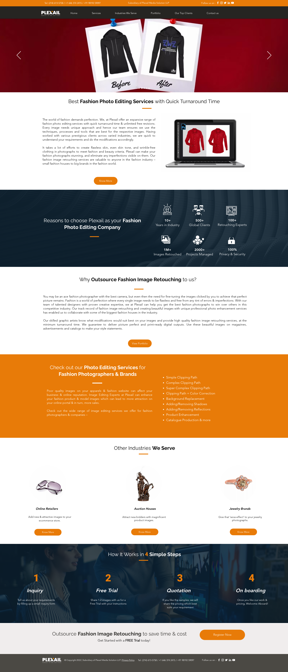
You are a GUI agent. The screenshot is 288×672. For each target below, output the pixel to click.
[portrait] (141, 88)
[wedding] (139, 88)
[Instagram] (221, 2)
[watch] (149, 88)
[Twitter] (225, 2)
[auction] (144, 88)
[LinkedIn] (228, 2)
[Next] (269, 55)
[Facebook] (218, 2)
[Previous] (19, 55)
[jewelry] (146, 88)
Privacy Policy (128, 660)
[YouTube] (232, 2)
